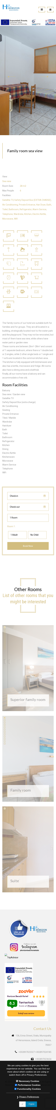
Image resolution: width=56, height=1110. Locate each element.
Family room (20, 790)
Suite (14, 880)
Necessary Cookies (29, 1081)
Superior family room (27, 699)
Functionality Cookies (29, 1089)
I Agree (31, 1104)
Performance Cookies (29, 1085)
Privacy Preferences (29, 1096)
